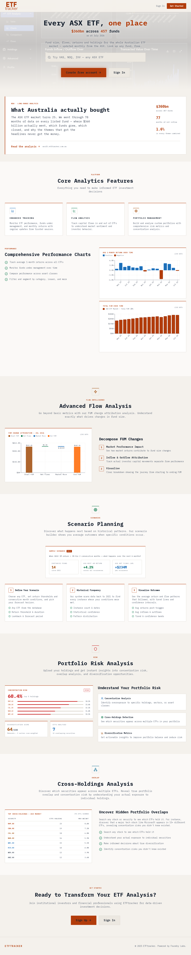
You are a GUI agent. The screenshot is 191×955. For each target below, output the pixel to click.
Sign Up (81, 920)
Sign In (160, 6)
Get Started (176, 6)
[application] (142, 277)
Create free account (81, 72)
